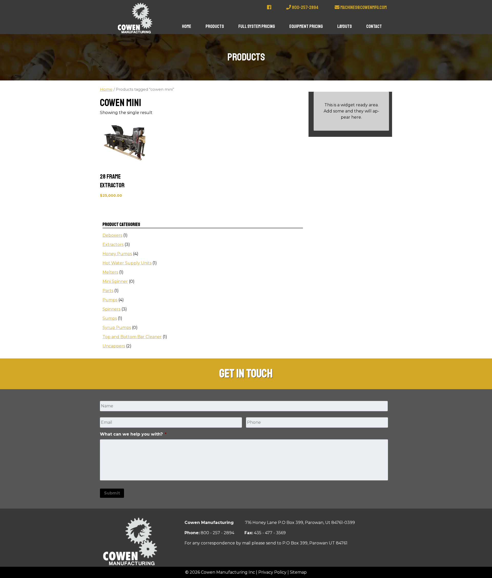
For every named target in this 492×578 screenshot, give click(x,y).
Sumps (109, 318)
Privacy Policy (272, 572)
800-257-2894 (305, 7)
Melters (110, 272)
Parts (107, 290)
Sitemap (298, 572)
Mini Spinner (115, 281)
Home (186, 26)
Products (215, 26)
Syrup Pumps (116, 327)
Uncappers (113, 346)
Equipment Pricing (306, 26)
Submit (112, 493)
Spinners (111, 309)
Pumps (109, 299)
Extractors (113, 244)
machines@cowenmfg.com (363, 7)
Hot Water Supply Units (126, 263)
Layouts (344, 26)
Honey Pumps (117, 253)
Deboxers (112, 235)
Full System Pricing (256, 26)
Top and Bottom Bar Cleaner (132, 336)
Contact (374, 26)
